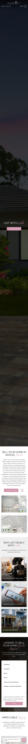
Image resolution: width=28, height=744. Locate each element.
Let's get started (14, 228)
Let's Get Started (11, 490)
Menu (21, 6)
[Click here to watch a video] (22, 490)
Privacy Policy (13, 700)
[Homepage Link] (14, 2)
